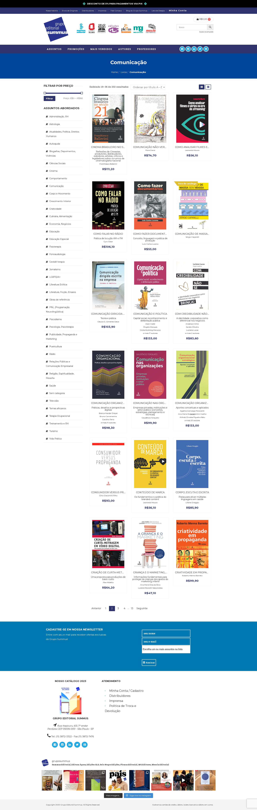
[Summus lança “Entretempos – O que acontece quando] (139, 780)
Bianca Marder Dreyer (108, 413)
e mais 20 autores (192, 420)
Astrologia (54, 124)
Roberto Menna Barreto (192, 575)
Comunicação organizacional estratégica (205, 403)
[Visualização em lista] (208, 87)
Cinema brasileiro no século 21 (113, 147)
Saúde (52, 385)
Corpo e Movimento (59, 193)
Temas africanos (57, 408)
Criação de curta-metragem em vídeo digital (123, 572)
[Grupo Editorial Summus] (56, 29)
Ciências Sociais (57, 163)
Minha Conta (178, 11)
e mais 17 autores (150, 333)
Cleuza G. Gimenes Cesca (108, 321)
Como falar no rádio (108, 233)
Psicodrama (55, 319)
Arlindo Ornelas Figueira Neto (192, 417)
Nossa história (52, 11)
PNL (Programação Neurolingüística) (58, 309)
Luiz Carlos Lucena (150, 244)
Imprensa (102, 11)
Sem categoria (57, 393)
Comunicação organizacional (112, 403)
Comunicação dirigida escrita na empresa (120, 313)
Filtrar (49, 98)
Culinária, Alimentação (60, 216)
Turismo (53, 431)
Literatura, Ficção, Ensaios (62, 292)
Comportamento (58, 178)
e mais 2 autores (192, 333)
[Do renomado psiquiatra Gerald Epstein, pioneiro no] (205, 780)
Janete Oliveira (192, 327)
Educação (54, 231)
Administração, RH (59, 116)
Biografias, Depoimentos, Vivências (61, 153)
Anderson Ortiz (192, 324)
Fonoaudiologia (57, 254)
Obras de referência (59, 299)
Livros (124, 72)
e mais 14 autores (108, 422)
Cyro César (108, 241)
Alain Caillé (150, 324)
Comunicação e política (150, 313)
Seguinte (142, 608)
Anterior (96, 608)
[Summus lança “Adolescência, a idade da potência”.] (183, 780)
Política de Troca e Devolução (120, 708)
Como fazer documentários (153, 233)
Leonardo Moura (192, 150)
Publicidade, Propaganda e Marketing (61, 336)
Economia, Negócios (60, 224)
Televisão (54, 401)
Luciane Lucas (192, 330)
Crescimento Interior (60, 201)
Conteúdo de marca (150, 492)
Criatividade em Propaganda (195, 572)
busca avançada (206, 32)
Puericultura (55, 346)
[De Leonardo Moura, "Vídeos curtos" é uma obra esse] (51, 780)
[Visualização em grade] (201, 87)
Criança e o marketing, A (150, 572)
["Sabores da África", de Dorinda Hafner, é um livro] (74, 780)
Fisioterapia (55, 246)
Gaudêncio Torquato (150, 418)
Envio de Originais (70, 11)
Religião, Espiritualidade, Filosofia (60, 375)
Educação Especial (59, 239)
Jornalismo (55, 269)
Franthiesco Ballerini (108, 164)
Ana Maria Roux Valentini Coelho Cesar (192, 414)
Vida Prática (55, 438)
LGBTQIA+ (55, 277)
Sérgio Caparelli (192, 237)
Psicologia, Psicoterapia (61, 327)
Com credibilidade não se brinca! (198, 313)
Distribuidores (88, 11)
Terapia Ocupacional (59, 416)
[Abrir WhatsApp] (249, 802)
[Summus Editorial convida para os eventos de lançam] (161, 780)
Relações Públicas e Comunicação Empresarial (59, 363)
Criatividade (55, 208)
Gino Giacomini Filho (108, 495)
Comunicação (56, 186)
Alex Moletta (108, 582)
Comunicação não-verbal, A (152, 147)
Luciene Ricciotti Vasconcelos (150, 588)
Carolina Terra (108, 419)
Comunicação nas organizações (156, 403)
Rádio (52, 354)
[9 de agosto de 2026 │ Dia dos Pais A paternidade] (117, 780)
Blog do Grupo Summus (136, 11)
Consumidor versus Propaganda (114, 492)
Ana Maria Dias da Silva (150, 585)
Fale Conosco (116, 11)
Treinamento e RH (59, 423)
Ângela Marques (150, 327)
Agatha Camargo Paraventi (192, 411)
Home (114, 72)
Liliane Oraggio (192, 502)
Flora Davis (150, 150)
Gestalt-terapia (57, 261)
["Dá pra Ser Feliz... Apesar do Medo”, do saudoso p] (95, 780)
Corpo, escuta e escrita (192, 492)
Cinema (53, 171)
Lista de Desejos (158, 11)
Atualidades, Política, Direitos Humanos (62, 134)
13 (132, 608)
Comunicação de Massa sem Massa (198, 233)
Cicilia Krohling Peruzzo (150, 330)
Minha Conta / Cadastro (126, 691)
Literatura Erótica (58, 284)
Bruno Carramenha (108, 416)
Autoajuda (54, 143)
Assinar (150, 662)
